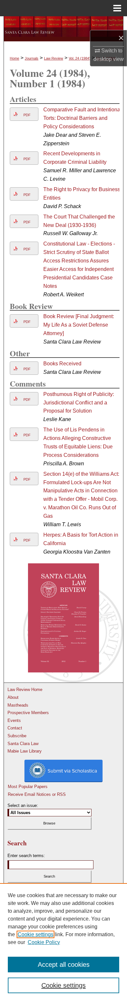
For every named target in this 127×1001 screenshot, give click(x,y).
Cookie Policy (44, 942)
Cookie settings (35, 934)
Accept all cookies (64, 964)
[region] (63, 942)
